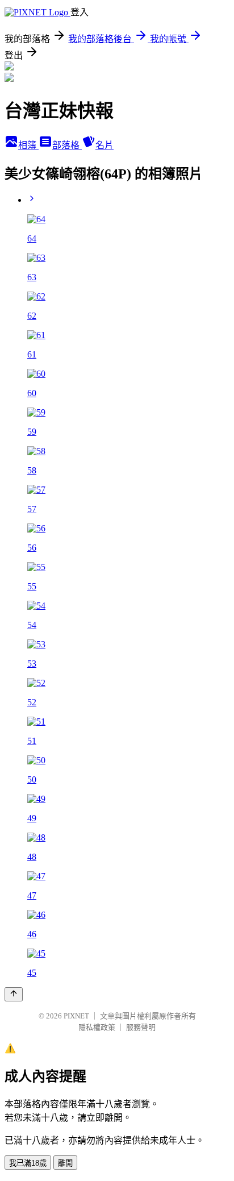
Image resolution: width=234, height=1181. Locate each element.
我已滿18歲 (28, 1163)
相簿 (28, 145)
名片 (104, 145)
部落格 (67, 145)
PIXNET (76, 1016)
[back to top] (14, 994)
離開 (65, 1163)
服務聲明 (141, 1027)
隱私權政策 (96, 1027)
